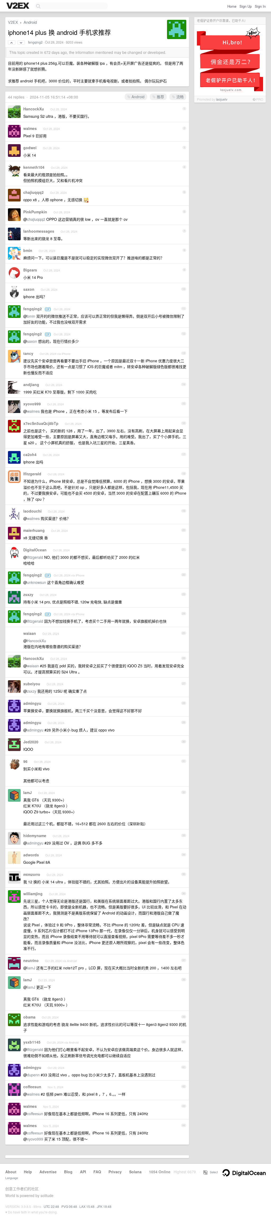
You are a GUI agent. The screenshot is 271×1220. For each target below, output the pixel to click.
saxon (28, 289)
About (10, 1171)
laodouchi (32, 511)
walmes (30, 128)
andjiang (31, 384)
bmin (27, 250)
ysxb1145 (31, 1042)
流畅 (179, 96)
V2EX (13, 22)
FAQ (97, 1171)
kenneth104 (33, 167)
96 (25, 761)
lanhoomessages (38, 231)
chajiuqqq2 (33, 192)
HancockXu (33, 108)
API (83, 1171)
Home (231, 6)
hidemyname (34, 835)
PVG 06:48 (69, 1206)
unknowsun (36, 582)
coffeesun (32, 1086)
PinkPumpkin (35, 211)
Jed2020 (30, 741)
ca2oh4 (30, 454)
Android (30, 22)
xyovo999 (32, 403)
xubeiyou (31, 683)
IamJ (27, 792)
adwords (31, 854)
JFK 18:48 (104, 1206)
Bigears (30, 270)
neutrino (31, 960)
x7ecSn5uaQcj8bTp (40, 423)
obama (29, 1017)
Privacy (115, 1171)
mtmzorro (31, 874)
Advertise (48, 1171)
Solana (135, 1171)
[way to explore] (18, 6)
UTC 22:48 (51, 1206)
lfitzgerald (32, 473)
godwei (30, 147)
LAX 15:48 (86, 1206)
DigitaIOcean (35, 549)
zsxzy (28, 594)
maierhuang (34, 530)
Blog (68, 1171)
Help (28, 1171)
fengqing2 (35, 42)
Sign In (260, 6)
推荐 (160, 96)
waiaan (29, 633)
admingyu (32, 703)
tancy (28, 353)
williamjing (33, 893)
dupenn (33, 1074)
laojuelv (221, 99)
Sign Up (246, 6)
